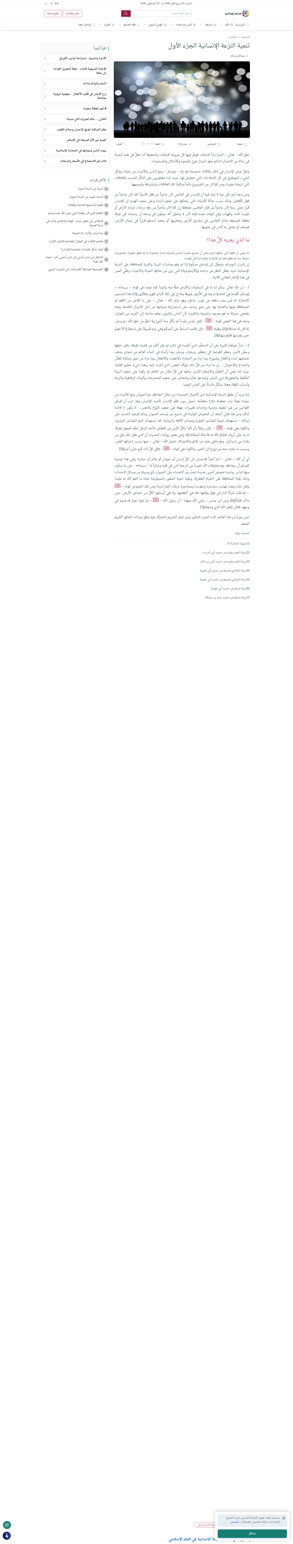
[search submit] (126, 13)
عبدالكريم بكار (237, 56)
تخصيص (234, 1522)
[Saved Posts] (45, 3)
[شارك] (7, 1525)
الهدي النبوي (155, 24)
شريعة (208, 24)
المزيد (107, 24)
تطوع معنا (53, 13)
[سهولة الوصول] (51, 3)
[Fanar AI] (7, 1535)
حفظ (240, 144)
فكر (227, 24)
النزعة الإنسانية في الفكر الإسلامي (195, 1539)
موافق (252, 1533)
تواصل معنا (84, 24)
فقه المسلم (130, 24)
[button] (152, 144)
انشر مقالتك (72, 13)
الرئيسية (240, 24)
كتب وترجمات (183, 24)
